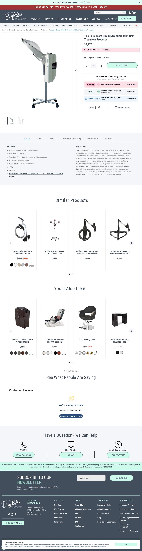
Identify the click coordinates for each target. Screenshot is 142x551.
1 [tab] (69, 274)
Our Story (58, 505)
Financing (48, 19)
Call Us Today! (125, 19)
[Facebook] (9, 514)
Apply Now (131, 92)
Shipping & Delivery (83, 509)
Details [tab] (26, 139)
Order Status (80, 505)
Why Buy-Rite (59, 509)
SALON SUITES (111, 19)
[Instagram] (12, 514)
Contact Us (118, 455)
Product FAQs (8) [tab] (72, 139)
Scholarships (59, 522)
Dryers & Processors (69, 25)
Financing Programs (127, 505)
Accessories (113, 25)
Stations (16, 25)
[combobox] (110, 12)
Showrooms (58, 518)
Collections (82, 19)
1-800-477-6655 (23, 454)
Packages (35, 19)
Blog (99, 518)
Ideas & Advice (64, 19)
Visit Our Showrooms (33, 501)
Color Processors (32, 30)
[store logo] (15, 16)
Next (75, 70)
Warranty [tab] (92, 139)
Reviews (109, 139)
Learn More (130, 85)
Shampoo (26, 25)
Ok (126, 544)
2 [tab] (72, 274)
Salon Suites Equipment (128, 531)
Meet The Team (60, 513)
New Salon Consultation (129, 513)
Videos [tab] (53, 139)
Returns (78, 513)
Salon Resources (104, 509)
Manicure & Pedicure (41, 25)
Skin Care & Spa (87, 25)
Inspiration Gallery (104, 505)
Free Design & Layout (128, 509)
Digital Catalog (103, 513)
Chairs (6, 25)
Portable (44, 30)
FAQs (77, 522)
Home (4, 30)
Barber (55, 25)
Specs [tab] (40, 139)
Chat (71, 455)
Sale (136, 25)
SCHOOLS (96, 19)
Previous (4, 70)
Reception (100, 25)
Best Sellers (126, 25)
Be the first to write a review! (71, 416)
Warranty (79, 518)
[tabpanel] (71, 163)
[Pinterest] (15, 514)
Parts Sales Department (106, 522)
